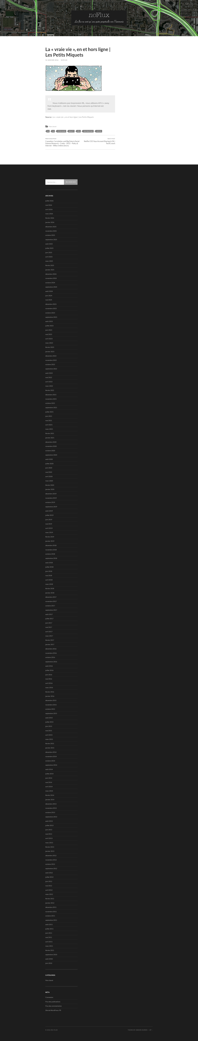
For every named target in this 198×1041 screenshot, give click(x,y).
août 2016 (49, 666)
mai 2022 (48, 377)
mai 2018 (48, 575)
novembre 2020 (51, 446)
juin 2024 (48, 296)
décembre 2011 (50, 907)
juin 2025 (48, 252)
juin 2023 (48, 330)
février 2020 (49, 485)
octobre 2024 (50, 283)
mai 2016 (48, 679)
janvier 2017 (49, 644)
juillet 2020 (49, 463)
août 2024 (49, 291)
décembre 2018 (50, 545)
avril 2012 (48, 890)
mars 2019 (49, 532)
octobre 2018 (50, 554)
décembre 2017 (50, 597)
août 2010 (49, 959)
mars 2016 (49, 687)
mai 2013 (48, 834)
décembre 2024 (50, 274)
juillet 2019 (49, 515)
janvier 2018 (49, 593)
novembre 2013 (51, 808)
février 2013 (49, 847)
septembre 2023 (51, 317)
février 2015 (49, 743)
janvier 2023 (49, 351)
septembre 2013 (51, 817)
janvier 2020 (49, 489)
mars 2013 (49, 843)
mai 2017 (48, 627)
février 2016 (49, 692)
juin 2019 (48, 519)
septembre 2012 (51, 868)
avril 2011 (48, 942)
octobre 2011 (50, 916)
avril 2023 (48, 339)
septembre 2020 (51, 455)
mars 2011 (49, 946)
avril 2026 (48, 209)
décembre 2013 (50, 804)
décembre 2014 (50, 752)
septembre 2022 (51, 369)
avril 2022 (48, 382)
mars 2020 (49, 481)
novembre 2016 (51, 653)
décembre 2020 (50, 442)
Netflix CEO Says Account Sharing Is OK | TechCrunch (99, 141)
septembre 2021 (51, 407)
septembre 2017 (51, 610)
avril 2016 (48, 683)
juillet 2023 (49, 326)
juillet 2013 (49, 825)
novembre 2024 (51, 278)
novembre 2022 (51, 360)
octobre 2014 (50, 761)
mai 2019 (48, 524)
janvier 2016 (49, 696)
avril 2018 (48, 580)
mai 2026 (48, 205)
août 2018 (49, 563)
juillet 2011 (49, 929)
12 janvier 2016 (51, 60)
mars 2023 (49, 343)
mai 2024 (48, 300)
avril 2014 (48, 786)
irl (53, 131)
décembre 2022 (50, 356)
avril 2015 (48, 735)
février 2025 (49, 265)
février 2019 (49, 537)
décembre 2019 (50, 494)
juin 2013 (48, 830)
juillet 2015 (49, 722)
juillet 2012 (49, 877)
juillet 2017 (49, 618)
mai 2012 (48, 886)
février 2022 (49, 390)
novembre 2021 (51, 399)
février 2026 (49, 218)
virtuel (98, 131)
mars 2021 (49, 429)
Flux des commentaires (53, 1006)
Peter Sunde (61, 131)
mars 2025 (49, 261)
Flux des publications (52, 1002)
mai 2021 (48, 420)
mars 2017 (49, 636)
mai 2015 (48, 731)
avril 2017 (48, 631)
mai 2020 (48, 472)
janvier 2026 (49, 222)
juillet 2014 (49, 774)
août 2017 (49, 614)
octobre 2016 (50, 657)
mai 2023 (48, 334)
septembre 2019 (51, 507)
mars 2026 (49, 214)
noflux (64, 60)
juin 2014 (48, 778)
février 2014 (49, 795)
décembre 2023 (50, 304)
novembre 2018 (51, 550)
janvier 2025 (49, 270)
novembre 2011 (51, 911)
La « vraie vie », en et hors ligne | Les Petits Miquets (73, 117)
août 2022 (49, 373)
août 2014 (49, 769)
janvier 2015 (49, 748)
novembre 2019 (51, 498)
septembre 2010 (51, 954)
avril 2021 (48, 425)
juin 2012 (48, 881)
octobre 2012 (50, 864)
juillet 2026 (49, 201)
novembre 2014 (51, 756)
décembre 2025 (50, 227)
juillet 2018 (49, 567)
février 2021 (49, 433)
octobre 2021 (50, 403)
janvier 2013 (49, 851)
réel (78, 131)
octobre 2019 (50, 502)
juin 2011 (48, 933)
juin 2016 (48, 675)
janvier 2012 (49, 903)
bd (48, 131)
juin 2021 (48, 416)
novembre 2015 (51, 705)
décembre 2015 (50, 700)
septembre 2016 (51, 662)
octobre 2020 (50, 451)
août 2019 (49, 511)
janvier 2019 (49, 541)
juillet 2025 (49, 248)
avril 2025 (48, 257)
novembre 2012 (51, 860)
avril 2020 (48, 476)
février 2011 (49, 950)
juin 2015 (48, 726)
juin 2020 (48, 468)
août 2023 (49, 321)
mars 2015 (49, 739)
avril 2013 (48, 838)
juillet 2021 (49, 412)
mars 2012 (49, 894)
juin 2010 (48, 963)
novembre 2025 (51, 231)
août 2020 (49, 459)
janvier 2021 (49, 438)
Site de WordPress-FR (53, 1010)
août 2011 (49, 924)
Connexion (49, 997)
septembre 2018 (51, 558)
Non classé (52, 126)
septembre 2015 (51, 713)
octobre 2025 (50, 235)
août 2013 (49, 821)
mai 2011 (48, 937)
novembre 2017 (51, 601)
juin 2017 (48, 623)
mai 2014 (48, 782)
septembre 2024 (51, 287)
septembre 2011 (51, 920)
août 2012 (49, 873)
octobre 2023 (50, 313)
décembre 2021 (50, 395)
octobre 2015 (50, 709)
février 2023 (49, 347)
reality (71, 131)
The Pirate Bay (88, 131)
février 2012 (49, 898)
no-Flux (54, 1030)
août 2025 (49, 244)
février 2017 (49, 640)
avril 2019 (48, 528)
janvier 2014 (49, 799)
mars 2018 (49, 584)
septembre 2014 (51, 765)
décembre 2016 (50, 649)
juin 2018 (48, 571)
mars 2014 (49, 791)
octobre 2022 (50, 364)
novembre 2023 (51, 308)
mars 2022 (49, 386)
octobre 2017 (50, 606)
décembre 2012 (50, 855)
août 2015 (49, 718)
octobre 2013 (50, 812)
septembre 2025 (51, 239)
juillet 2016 (49, 670)
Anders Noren (141, 1030)
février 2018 (49, 588)
